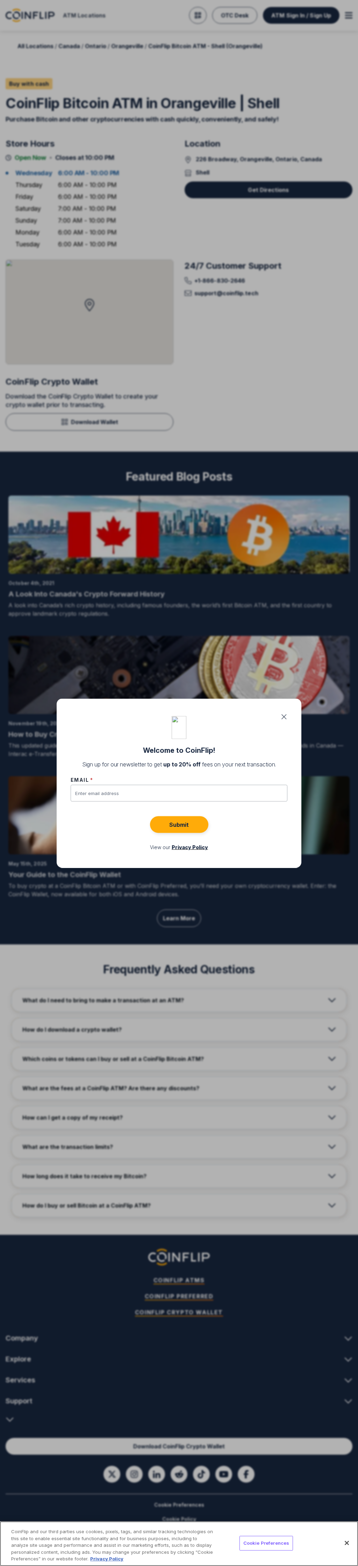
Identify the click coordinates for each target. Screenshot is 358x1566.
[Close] (347, 1543)
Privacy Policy (106, 1558)
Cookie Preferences (266, 1543)
